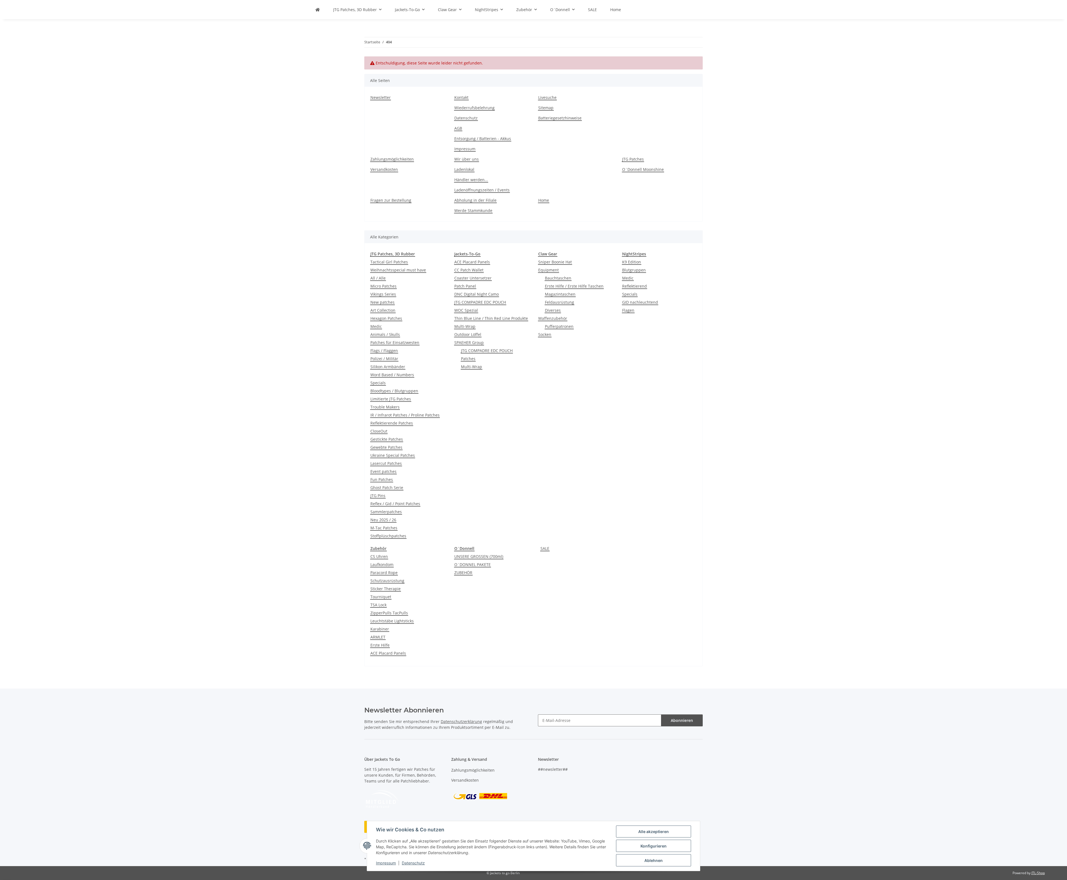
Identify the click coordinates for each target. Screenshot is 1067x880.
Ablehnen (653, 860)
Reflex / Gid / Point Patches (395, 503)
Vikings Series (383, 294)
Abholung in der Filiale (475, 200)
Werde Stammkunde (473, 210)
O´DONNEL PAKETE (472, 564)
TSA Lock (378, 604)
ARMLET (377, 637)
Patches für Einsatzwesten (394, 342)
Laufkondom (381, 564)
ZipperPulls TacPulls (389, 612)
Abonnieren (682, 720)
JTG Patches (633, 159)
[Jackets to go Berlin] (317, 9)
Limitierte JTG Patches (390, 399)
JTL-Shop (1038, 873)
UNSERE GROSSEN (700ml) (478, 556)
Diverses (553, 310)
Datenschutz (413, 863)
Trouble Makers (385, 407)
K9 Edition (631, 262)
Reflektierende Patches (391, 423)
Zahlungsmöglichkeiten (392, 159)
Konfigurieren (653, 846)
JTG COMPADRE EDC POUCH (480, 302)
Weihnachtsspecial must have (398, 270)
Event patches (383, 471)
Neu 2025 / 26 (383, 519)
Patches (468, 358)
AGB (458, 128)
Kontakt (461, 97)
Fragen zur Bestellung (390, 200)
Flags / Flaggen (384, 350)
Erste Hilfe (380, 645)
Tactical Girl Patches (389, 262)
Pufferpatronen (559, 326)
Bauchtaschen (558, 278)
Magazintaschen (560, 294)
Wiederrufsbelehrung (474, 107)
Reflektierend (634, 286)
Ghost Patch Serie (386, 487)
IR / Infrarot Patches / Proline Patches (405, 415)
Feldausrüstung (559, 302)
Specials (378, 382)
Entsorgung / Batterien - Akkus (482, 138)
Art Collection (382, 310)
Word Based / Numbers (392, 374)
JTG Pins (377, 495)
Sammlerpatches (386, 511)
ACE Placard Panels (472, 262)
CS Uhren (379, 556)
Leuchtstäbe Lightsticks (392, 621)
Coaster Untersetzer (473, 278)
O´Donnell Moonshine (643, 169)
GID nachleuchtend (640, 302)
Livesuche (547, 97)
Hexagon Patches (386, 318)
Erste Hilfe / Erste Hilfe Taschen (574, 286)
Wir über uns (466, 159)
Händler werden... (471, 179)
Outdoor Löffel (467, 334)
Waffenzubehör (552, 318)
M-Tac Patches (383, 527)
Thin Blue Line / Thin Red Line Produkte (491, 318)
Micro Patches (383, 286)
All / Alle (378, 278)
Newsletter (380, 97)
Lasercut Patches (386, 463)
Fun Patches (381, 479)
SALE (544, 548)
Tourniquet (380, 596)
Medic (376, 326)
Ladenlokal (464, 169)
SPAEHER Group (469, 342)
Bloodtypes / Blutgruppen (394, 390)
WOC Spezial (466, 310)
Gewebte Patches (386, 447)
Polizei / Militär (384, 358)
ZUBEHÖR (463, 572)
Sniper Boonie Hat (555, 262)
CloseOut (378, 431)
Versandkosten (384, 169)
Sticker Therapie (385, 588)
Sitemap (546, 107)
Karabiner (379, 629)
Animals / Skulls (385, 334)
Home (615, 9)
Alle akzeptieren (653, 831)
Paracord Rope (384, 572)
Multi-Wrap (464, 326)
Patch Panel (465, 286)
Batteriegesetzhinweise (560, 118)
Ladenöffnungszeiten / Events (482, 190)
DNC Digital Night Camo (476, 294)
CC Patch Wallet (468, 270)
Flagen (628, 310)
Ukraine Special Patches (392, 455)
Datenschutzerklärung (461, 721)
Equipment (548, 270)
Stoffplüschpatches (388, 536)
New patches (382, 302)
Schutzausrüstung (387, 580)
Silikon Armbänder (387, 366)
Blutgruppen (634, 270)
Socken (544, 334)
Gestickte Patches (386, 439)
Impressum (386, 863)
